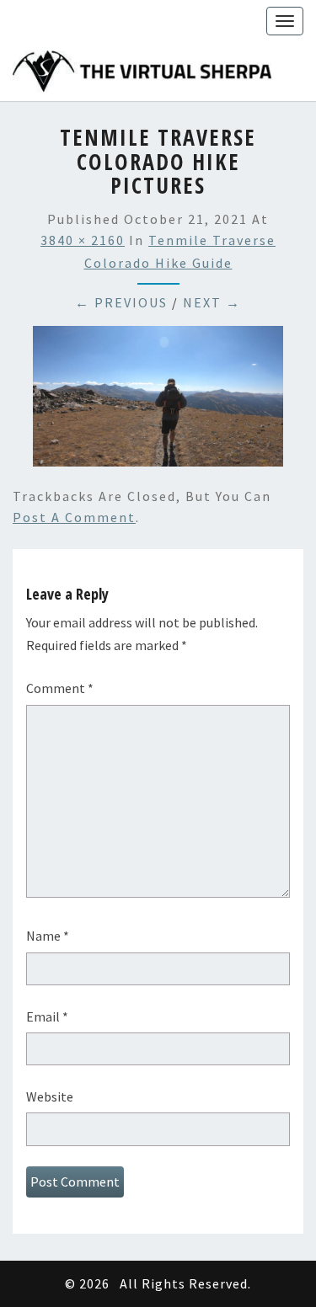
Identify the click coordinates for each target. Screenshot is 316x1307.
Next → (212, 302)
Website (49, 1096)
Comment (60, 688)
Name (47, 935)
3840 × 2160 (82, 240)
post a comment (74, 517)
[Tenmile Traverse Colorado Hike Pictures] (158, 400)
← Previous (121, 302)
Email (47, 1016)
